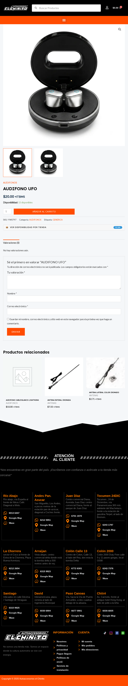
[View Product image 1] (17, 162)
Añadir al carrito (44, 211)
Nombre (12, 293)
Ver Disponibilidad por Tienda (63, 227)
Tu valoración (16, 272)
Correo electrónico (17, 306)
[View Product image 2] (48, 162)
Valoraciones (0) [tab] (11, 242)
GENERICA (58, 219)
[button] (64, 20)
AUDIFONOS (10, 182)
